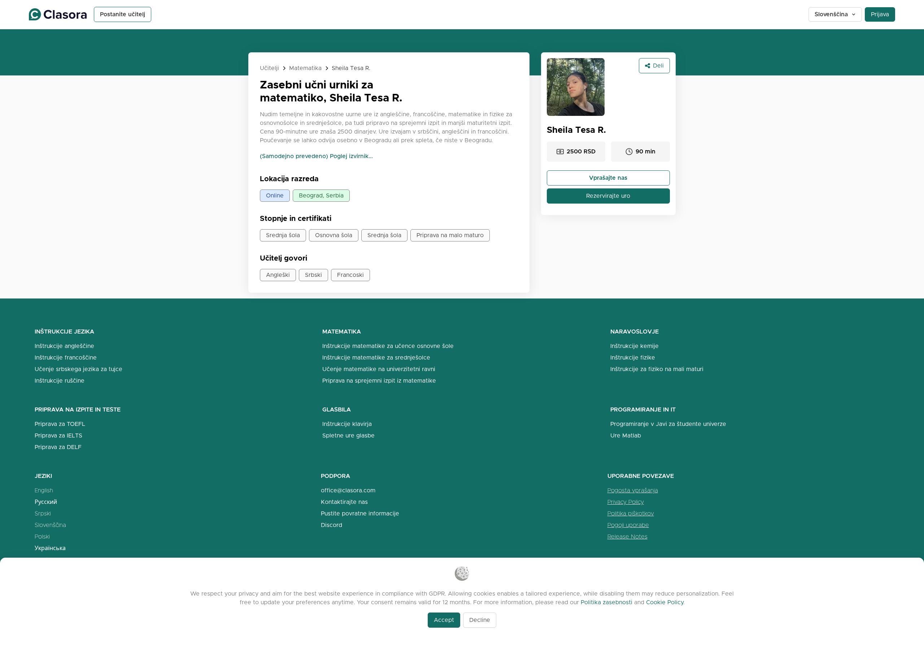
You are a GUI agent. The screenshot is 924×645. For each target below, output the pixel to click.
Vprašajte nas (608, 178)
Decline (479, 620)
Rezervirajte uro (608, 196)
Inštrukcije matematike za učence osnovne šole (388, 346)
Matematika (305, 68)
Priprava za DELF (58, 447)
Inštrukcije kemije (634, 346)
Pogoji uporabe (628, 525)
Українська (50, 548)
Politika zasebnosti (606, 602)
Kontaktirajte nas (344, 502)
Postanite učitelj (122, 14)
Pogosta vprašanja (632, 490)
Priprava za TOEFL (60, 424)
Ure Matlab (625, 435)
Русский (46, 502)
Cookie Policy (664, 602)
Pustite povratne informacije (360, 513)
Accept (444, 620)
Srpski (43, 513)
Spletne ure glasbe (348, 435)
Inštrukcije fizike (632, 357)
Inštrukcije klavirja (347, 424)
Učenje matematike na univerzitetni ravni (378, 369)
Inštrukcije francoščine (66, 357)
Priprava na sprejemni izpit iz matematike (379, 381)
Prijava (880, 14)
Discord (331, 525)
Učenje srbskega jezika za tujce (78, 369)
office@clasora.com (348, 490)
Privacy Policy (625, 502)
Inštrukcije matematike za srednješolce (376, 357)
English (44, 490)
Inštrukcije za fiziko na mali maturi (656, 369)
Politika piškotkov (630, 513)
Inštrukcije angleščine (64, 346)
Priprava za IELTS (58, 435)
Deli (658, 65)
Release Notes (627, 536)
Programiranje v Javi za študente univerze (668, 424)
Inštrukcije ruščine (59, 381)
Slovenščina (831, 14)
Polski (42, 536)
